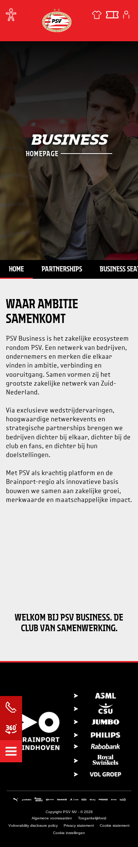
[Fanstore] (96, 14)
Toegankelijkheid (92, 818)
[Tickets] (112, 14)
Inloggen (126, 14)
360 (11, 729)
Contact (11, 707)
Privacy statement (79, 825)
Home (16, 268)
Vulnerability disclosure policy (33, 825)
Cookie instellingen (69, 833)
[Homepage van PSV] (56, 20)
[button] (11, 751)
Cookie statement (115, 825)
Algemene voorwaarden (52, 818)
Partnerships (62, 268)
